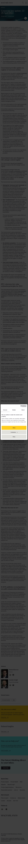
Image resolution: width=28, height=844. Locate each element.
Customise (13, 432)
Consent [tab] (5, 410)
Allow (14, 427)
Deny (14, 436)
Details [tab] (14, 410)
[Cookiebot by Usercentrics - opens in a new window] (20, 406)
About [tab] (22, 410)
